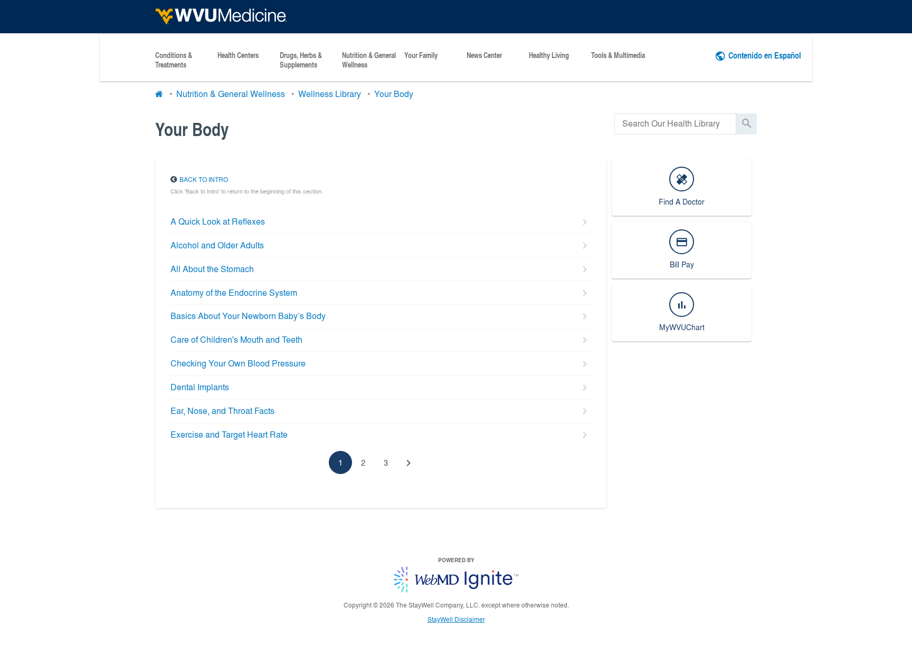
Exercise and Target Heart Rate (229, 434)
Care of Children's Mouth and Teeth (236, 339)
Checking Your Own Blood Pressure (238, 363)
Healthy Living (549, 55)
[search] (675, 123)
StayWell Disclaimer (456, 619)
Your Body (393, 94)
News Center (484, 55)
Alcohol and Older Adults (217, 245)
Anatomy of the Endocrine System (233, 292)
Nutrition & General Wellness (369, 60)
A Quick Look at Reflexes (217, 221)
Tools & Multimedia (618, 55)
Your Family (421, 55)
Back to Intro (203, 179)
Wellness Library (329, 94)
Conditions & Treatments (173, 60)
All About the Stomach (212, 269)
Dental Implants (199, 387)
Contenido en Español (764, 55)
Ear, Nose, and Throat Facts (222, 410)
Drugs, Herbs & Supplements (301, 60)
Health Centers (238, 55)
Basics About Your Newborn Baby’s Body (248, 316)
